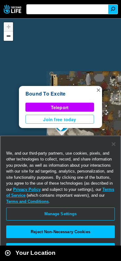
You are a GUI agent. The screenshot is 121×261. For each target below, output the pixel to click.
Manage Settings (60, 214)
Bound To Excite (45, 93)
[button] (98, 89)
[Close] (113, 144)
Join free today (59, 119)
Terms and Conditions (27, 201)
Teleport (60, 107)
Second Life (13, 9)
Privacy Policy (27, 189)
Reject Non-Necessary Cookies (60, 231)
